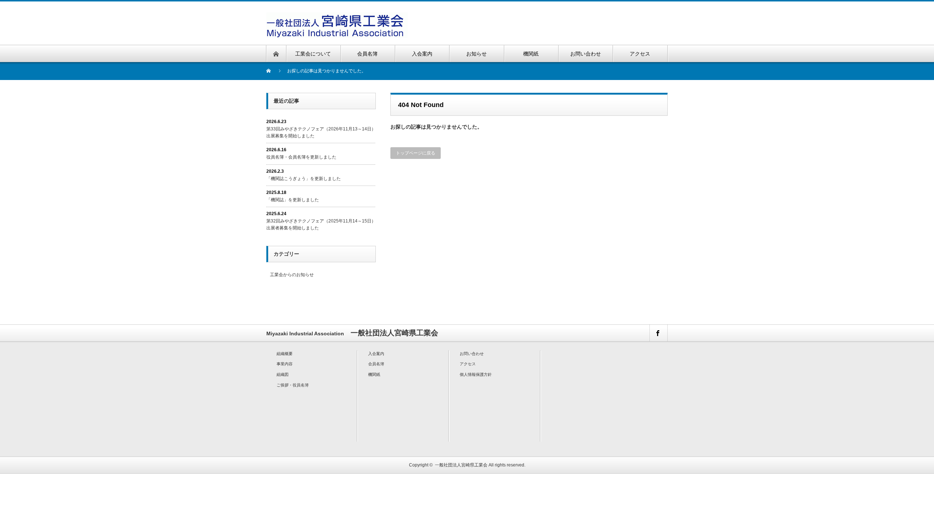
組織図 (283, 374)
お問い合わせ (472, 353)
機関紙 (374, 374)
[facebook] (658, 333)
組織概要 (285, 353)
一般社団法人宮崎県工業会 (461, 465)
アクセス (468, 364)
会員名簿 (376, 364)
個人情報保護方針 (476, 374)
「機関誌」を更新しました (292, 199)
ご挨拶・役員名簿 (293, 385)
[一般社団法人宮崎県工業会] (337, 17)
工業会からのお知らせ (292, 274)
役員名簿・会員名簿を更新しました (301, 157)
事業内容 (285, 364)
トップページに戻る (415, 153)
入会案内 (376, 353)
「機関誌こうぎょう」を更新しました (303, 178)
